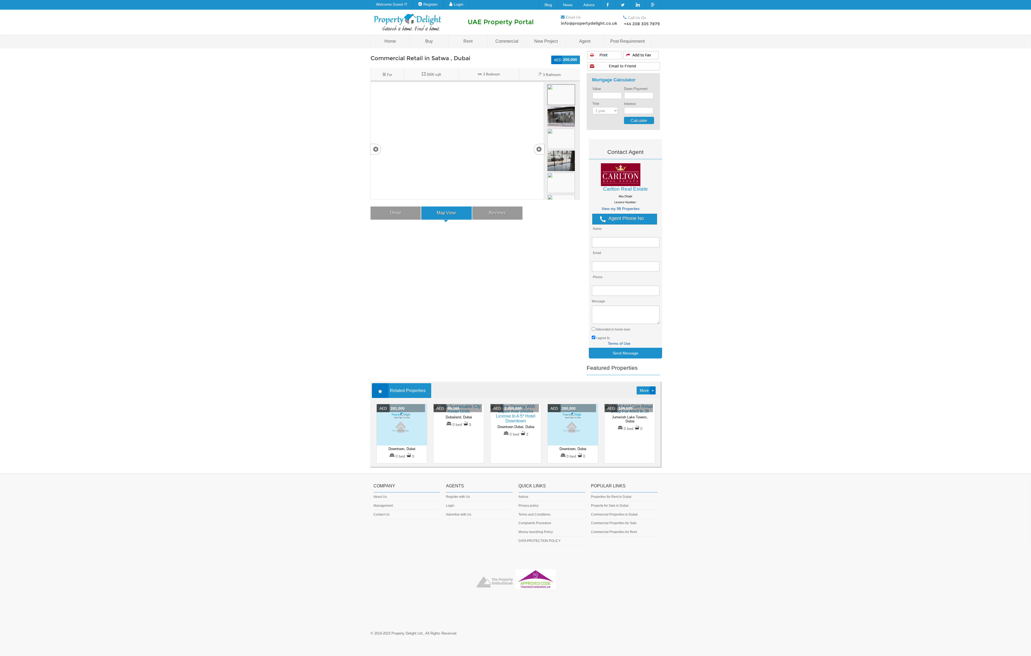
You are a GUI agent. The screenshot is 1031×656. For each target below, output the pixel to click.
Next (539, 149)
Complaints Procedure (534, 523)
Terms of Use (619, 343)
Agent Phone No (626, 218)
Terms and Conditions (534, 514)
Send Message (625, 353)
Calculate (639, 120)
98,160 (447, 408)
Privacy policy (528, 506)
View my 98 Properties (620, 208)
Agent (584, 41)
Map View (446, 213)
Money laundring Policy (535, 532)
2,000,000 (507, 408)
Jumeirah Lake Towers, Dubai (630, 419)
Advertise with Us (458, 514)
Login (458, 4)
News (567, 5)
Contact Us (381, 514)
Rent (468, 41)
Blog (548, 5)
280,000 (563, 408)
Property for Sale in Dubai (610, 506)
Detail (395, 213)
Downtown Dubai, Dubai (516, 427)
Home (390, 41)
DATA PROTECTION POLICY (539, 541)
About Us (380, 497)
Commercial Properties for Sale (614, 523)
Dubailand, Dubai (459, 417)
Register (430, 4)
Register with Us (458, 497)
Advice (589, 5)
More (647, 390)
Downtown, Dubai (402, 449)
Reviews (497, 213)
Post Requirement (627, 41)
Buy (429, 41)
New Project (546, 41)
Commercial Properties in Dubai (614, 514)
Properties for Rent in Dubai (611, 497)
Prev (376, 149)
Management (383, 506)
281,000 (392, 408)
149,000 (620, 408)
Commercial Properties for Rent (614, 532)
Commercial (506, 41)
